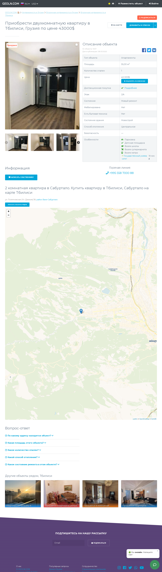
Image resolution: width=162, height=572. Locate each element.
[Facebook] (124, 568)
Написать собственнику (22, 177)
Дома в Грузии (55, 569)
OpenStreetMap (144, 419)
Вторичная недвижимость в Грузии (62, 12)
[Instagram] (119, 568)
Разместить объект (131, 3)
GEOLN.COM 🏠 (12, 12)
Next (78, 142)
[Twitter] (130, 568)
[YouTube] (142, 568)
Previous (6, 142)
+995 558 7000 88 (121, 173)
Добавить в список (139, 25)
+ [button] (8, 211)
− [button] (8, 215)
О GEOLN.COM (23, 569)
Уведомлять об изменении (135, 81)
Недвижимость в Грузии (33, 12)
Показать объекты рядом (17, 204)
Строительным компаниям (94, 569)
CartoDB (153, 419)
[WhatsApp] (135, 568)
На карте (117, 25)
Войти (154, 3)
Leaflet (135, 419)
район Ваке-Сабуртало (47, 199)
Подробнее (130, 88)
